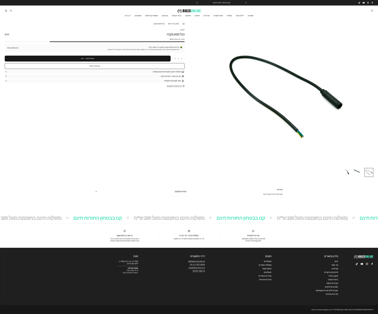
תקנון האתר (333, 276)
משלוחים (267, 261)
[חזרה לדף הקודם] (184, 24)
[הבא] (197, 3)
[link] (197, 268)
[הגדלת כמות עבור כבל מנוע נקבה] (174, 58)
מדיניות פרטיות (332, 294)
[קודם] (246, 3)
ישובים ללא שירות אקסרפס (327, 290)
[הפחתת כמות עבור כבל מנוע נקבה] (182, 58)
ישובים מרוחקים (331, 287)
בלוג (336, 261)
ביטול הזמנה (333, 279)
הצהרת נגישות (332, 283)
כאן (256, 241)
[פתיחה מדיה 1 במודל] (283, 94)
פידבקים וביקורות (331, 272)
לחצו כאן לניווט (132, 263)
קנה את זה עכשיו (94, 66)
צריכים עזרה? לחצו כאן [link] (174, 86)
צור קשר (334, 265)
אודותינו (335, 268)
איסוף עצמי (266, 268)
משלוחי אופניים (265, 265)
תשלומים (267, 272)
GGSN (182, 30)
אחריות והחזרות (264, 276)
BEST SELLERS (173, 24)
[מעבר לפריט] (368, 172)
